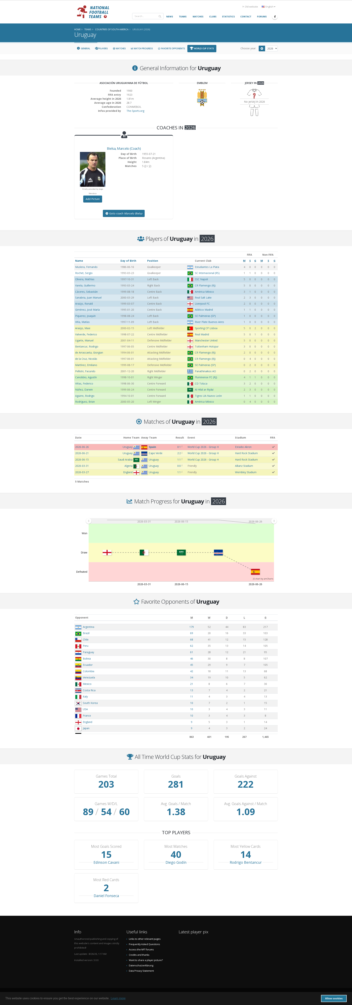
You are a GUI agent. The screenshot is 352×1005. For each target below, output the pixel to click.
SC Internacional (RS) (207, 273)
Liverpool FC (202, 303)
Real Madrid (202, 334)
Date (78, 437)
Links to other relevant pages (145, 938)
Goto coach (125, 213)
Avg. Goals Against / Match (245, 804)
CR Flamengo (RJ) (205, 285)
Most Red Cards (106, 880)
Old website (251, 6)
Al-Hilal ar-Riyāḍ (204, 389)
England (87, 722)
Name (79, 260)
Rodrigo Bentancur (246, 862)
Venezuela (89, 677)
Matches (120, 48)
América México (204, 291)
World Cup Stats (203, 48)
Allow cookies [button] (334, 998)
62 (191, 645)
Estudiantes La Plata (207, 267)
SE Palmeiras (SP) (205, 316)
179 (191, 627)
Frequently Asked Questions (144, 944)
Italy (85, 696)
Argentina (88, 627)
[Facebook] (275, 16)
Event (191, 437)
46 (191, 658)
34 (191, 677)
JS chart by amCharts (263, 578)
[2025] (262, 48)
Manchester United (206, 340)
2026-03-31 (82, 465)
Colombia (88, 671)
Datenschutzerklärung (141, 965)
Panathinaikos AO (205, 371)
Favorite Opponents (172, 48)
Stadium (240, 437)
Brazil (86, 633)
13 (191, 690)
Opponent (81, 617)
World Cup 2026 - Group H (203, 447)
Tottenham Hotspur (207, 346)
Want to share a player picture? (146, 960)
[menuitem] (181, 521)
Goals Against (246, 776)
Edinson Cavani (106, 862)
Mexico (87, 684)
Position (152, 260)
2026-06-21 (82, 453)
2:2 (179, 453)
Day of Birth (128, 260)
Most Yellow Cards (246, 846)
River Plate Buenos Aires (209, 322)
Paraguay (88, 652)
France (87, 715)
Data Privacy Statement (141, 970)
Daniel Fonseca (106, 895)
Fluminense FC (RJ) (206, 377)
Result (180, 437)
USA (85, 709)
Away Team (149, 437)
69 (191, 633)
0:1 (179, 447)
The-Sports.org (135, 111)
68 (191, 639)
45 (191, 665)
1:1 (179, 459)
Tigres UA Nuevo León (208, 395)
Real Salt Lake (203, 297)
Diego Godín (176, 862)
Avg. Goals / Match (176, 804)
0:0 (179, 465)
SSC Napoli (201, 279)
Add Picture (93, 199)
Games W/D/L (106, 804)
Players (103, 48)
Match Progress (143, 48)
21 (191, 684)
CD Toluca (201, 383)
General (85, 48)
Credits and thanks (139, 954)
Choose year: (248, 48)
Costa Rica (89, 690)
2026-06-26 (82, 447)
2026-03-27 (82, 472)
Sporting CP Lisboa (206, 328)
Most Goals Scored (106, 846)
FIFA (272, 437)
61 (191, 652)
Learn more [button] (118, 998)
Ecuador (88, 665)
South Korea (90, 703)
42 (191, 671)
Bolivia (87, 658)
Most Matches (175, 846)
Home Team (131, 437)
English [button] (269, 6)
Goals (176, 776)
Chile (86, 639)
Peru (85, 645)
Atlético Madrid (204, 309)
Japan (86, 728)
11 (191, 696)
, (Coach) (124, 148)
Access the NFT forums (141, 949)
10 (191, 703)
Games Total (106, 776)
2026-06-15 (82, 459)
